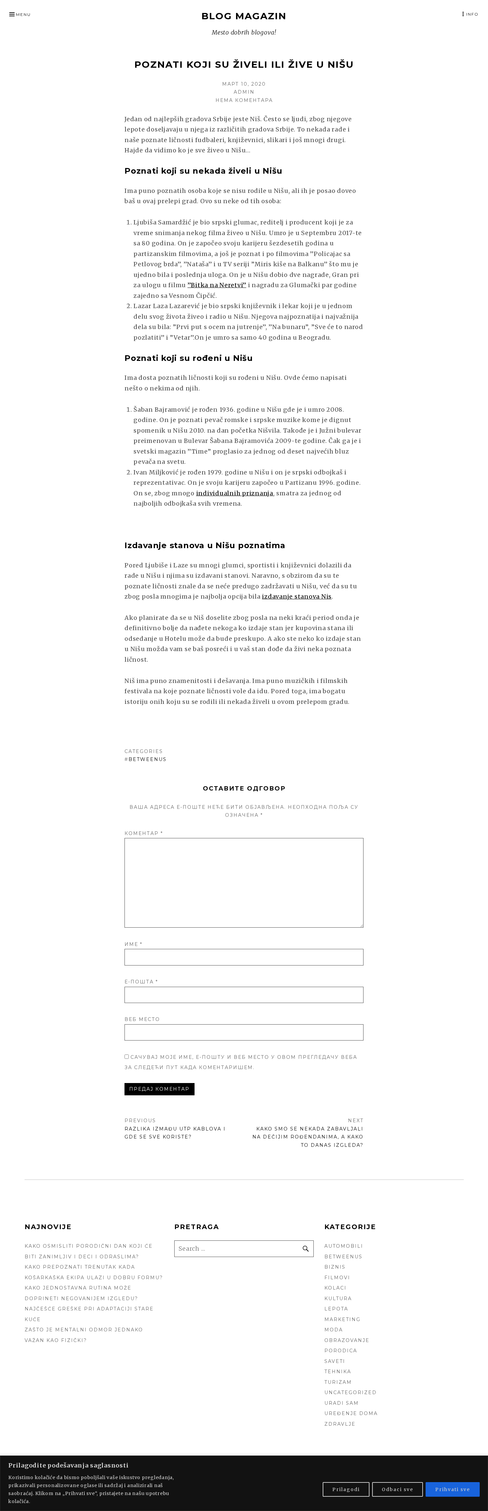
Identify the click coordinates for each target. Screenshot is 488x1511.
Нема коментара (244, 100)
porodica (340, 1351)
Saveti (334, 1361)
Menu (23, 14)
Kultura (338, 1298)
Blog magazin (244, 16)
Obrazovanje (346, 1340)
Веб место (142, 1019)
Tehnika (337, 1372)
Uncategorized (350, 1392)
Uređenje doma (351, 1413)
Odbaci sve (397, 1489)
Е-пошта (141, 982)
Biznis (335, 1267)
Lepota (336, 1309)
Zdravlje (340, 1424)
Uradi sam (341, 1403)
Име (133, 944)
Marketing (342, 1319)
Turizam (338, 1382)
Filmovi (337, 1278)
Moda (333, 1330)
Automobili (343, 1246)
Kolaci (335, 1288)
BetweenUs (147, 759)
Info (472, 14)
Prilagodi (346, 1489)
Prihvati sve (452, 1489)
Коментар (143, 833)
